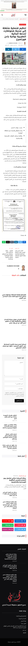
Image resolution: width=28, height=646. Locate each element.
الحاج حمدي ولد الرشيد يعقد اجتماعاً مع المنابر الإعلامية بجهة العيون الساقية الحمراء (20, 254)
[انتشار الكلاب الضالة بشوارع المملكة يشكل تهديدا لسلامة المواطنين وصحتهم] (22, 436)
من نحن (24, 630)
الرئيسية (16, 19)
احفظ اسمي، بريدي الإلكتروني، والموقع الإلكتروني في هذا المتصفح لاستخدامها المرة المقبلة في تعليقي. (14, 394)
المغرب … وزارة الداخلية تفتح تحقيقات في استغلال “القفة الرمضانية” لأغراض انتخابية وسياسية (7, 255)
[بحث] (2, 15)
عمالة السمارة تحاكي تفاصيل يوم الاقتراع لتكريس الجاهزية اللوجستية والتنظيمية (14, 480)
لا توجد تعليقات (13, 45)
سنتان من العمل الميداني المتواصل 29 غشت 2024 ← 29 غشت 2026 (10, 494)
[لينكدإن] (8, 49)
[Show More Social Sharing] (3, 49)
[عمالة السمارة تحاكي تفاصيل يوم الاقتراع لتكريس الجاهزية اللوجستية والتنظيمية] (14, 467)
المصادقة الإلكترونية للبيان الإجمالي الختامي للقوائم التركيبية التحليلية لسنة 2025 (15, 627)
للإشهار (24, 633)
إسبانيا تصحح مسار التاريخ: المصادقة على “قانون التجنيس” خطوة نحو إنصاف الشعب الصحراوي (14, 346)
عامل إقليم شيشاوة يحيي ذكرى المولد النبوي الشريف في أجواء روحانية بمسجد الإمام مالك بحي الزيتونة (10, 505)
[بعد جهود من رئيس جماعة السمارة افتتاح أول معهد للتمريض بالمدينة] (22, 447)
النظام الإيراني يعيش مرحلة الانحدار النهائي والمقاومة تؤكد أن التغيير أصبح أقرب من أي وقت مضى (15, 321)
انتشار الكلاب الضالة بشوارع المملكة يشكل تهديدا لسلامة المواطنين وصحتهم (10, 436)
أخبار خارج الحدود (22, 24)
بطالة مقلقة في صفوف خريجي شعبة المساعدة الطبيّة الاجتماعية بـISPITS (10, 426)
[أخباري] (13, 14)
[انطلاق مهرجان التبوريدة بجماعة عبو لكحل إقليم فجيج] (22, 417)
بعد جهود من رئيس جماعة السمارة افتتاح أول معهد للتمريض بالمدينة (10, 446)
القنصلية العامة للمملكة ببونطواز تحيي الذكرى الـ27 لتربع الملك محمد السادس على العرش (14, 296)
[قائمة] (25, 15)
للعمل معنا (23, 623)
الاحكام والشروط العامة (21, 616)
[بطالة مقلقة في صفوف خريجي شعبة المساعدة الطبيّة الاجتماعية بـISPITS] (22, 427)
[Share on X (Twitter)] (15, 49)
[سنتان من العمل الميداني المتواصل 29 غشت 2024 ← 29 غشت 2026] (22, 494)
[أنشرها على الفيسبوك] (22, 49)
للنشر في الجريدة (22, 618)
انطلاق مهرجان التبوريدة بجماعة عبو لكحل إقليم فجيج (10, 417)
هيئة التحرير (23, 621)
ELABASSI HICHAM (13, 43)
